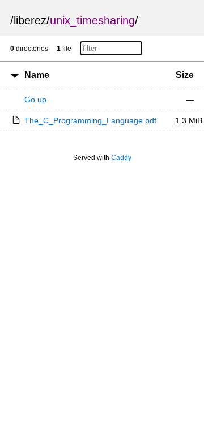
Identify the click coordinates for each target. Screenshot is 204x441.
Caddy (121, 158)
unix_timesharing (92, 20)
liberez (30, 20)
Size (185, 75)
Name (36, 75)
